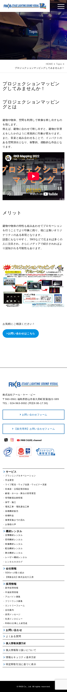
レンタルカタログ (14, 562)
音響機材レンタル (14, 535)
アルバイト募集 (12, 597)
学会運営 (9, 480)
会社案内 (9, 610)
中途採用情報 (11, 592)
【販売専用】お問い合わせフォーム (34, 428)
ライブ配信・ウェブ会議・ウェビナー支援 (26, 484)
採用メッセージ (12, 614)
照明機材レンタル (14, 539)
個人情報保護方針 (16, 643)
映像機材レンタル (14, 544)
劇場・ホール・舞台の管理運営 (20, 493)
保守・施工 (10, 502)
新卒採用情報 (11, 588)
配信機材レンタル (14, 548)
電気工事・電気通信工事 (17, 506)
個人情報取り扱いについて (21, 650)
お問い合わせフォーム (34, 414)
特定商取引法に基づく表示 (21, 664)
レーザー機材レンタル (16, 557)
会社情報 (11, 568)
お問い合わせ (14, 630)
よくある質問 (13, 636)
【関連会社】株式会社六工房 (19, 577)
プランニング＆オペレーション (20, 475)
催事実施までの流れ (15, 520)
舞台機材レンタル (14, 553)
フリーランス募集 (14, 601)
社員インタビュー (14, 619)
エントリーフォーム (15, 605)
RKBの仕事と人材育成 (16, 623)
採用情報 (11, 583)
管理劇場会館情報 (14, 498)
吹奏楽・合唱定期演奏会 (17, 489)
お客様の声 (10, 524)
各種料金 (9, 515)
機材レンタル (14, 531)
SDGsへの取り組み (14, 572)
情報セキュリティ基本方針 (21, 657)
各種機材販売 (11, 511)
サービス (11, 471)
